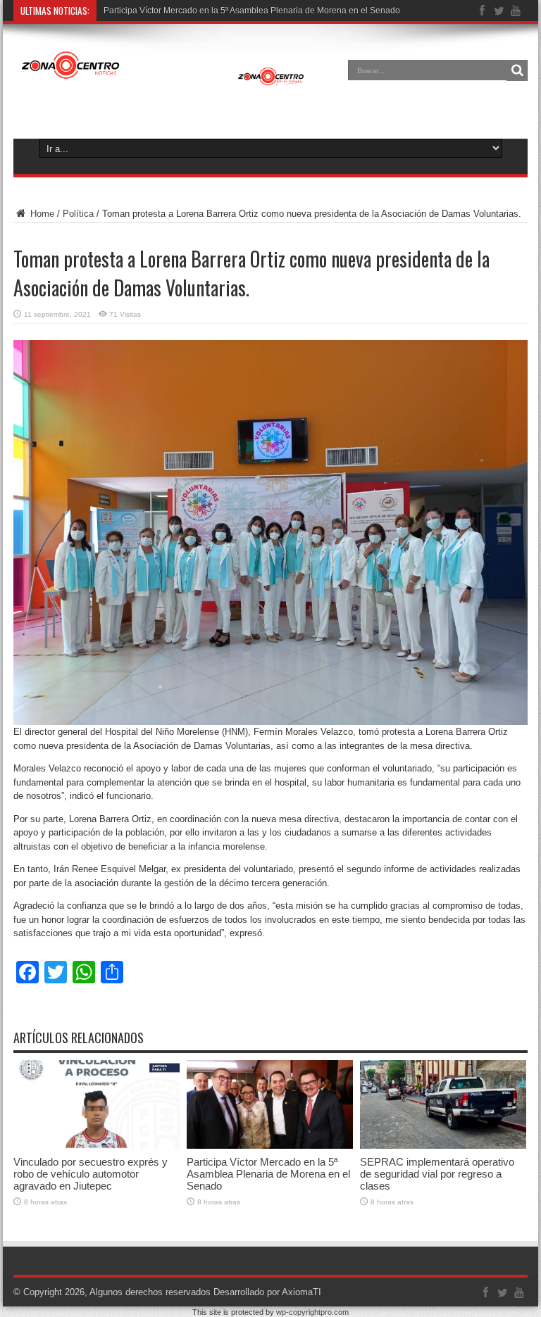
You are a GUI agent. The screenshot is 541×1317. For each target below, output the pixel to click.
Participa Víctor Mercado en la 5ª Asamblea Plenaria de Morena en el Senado (268, 1174)
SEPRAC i (123, 10)
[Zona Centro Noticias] (163, 80)
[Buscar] (517, 70)
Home (40, 213)
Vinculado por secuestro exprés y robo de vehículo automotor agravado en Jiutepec (90, 1174)
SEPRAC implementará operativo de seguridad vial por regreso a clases (437, 1174)
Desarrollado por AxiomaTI (267, 1292)
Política (78, 213)
